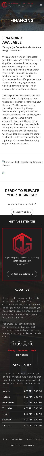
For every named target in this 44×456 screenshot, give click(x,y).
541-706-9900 (22, 264)
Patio (33, 350)
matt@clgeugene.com (22, 261)
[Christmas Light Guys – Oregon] (17, 5)
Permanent (23, 350)
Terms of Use (15, 445)
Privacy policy (28, 445)
